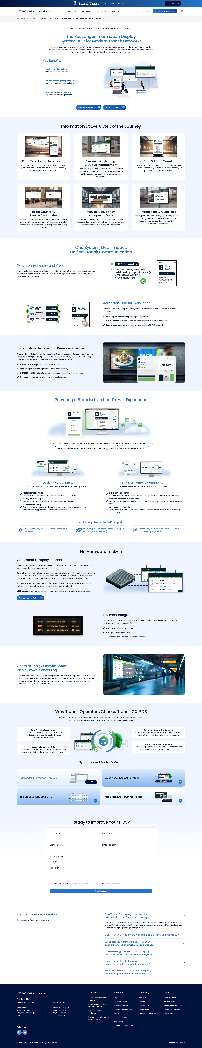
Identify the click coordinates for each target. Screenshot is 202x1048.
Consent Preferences (176, 1042)
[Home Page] (25, 11)
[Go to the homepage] (25, 993)
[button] (184, 3)
